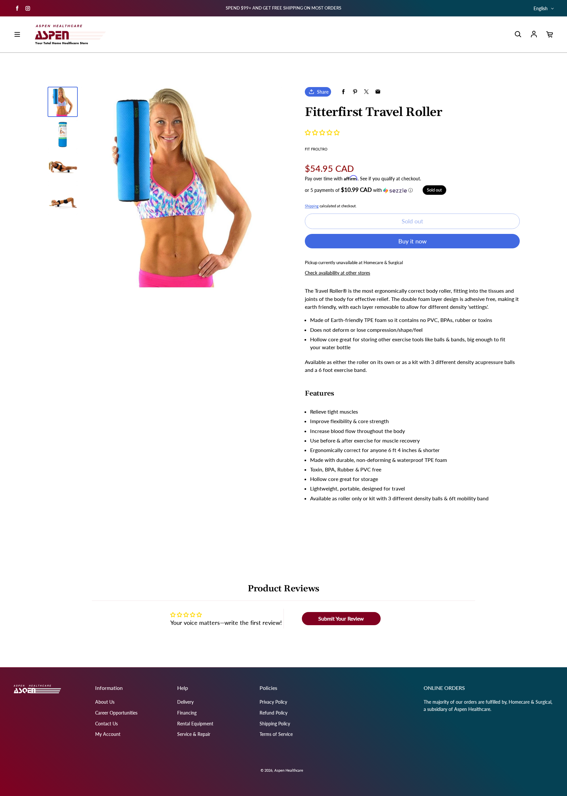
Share (322, 92)
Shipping (312, 206)
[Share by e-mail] (378, 92)
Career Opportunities (116, 713)
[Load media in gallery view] (62, 102)
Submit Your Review (341, 618)
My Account (107, 734)
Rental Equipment (195, 723)
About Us (105, 702)
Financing (187, 713)
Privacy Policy (273, 702)
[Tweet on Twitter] (366, 92)
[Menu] (17, 34)
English (541, 8)
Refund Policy (273, 713)
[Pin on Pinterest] (355, 92)
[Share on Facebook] (343, 92)
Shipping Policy (275, 723)
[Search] (518, 34)
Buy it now (412, 241)
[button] (322, 132)
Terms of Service (276, 734)
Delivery (185, 702)
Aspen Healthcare (288, 770)
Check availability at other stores (337, 273)
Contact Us (106, 723)
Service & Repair (193, 734)
